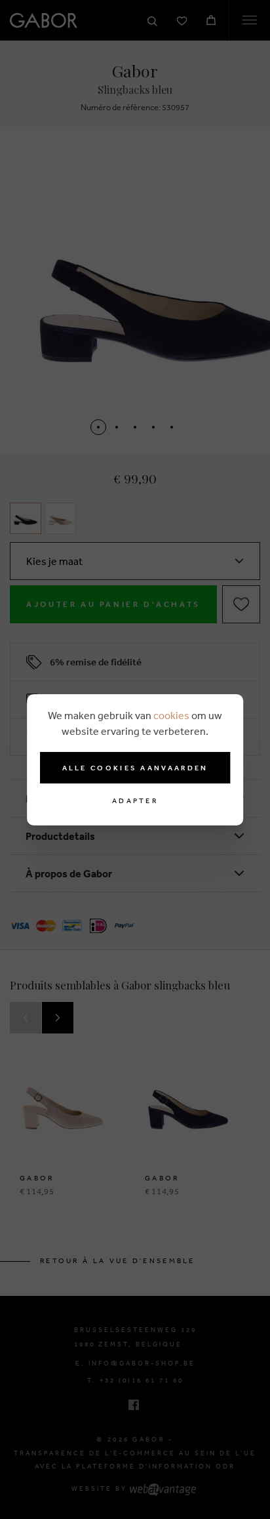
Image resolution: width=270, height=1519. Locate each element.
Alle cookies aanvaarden (135, 767)
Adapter (135, 801)
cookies (171, 715)
